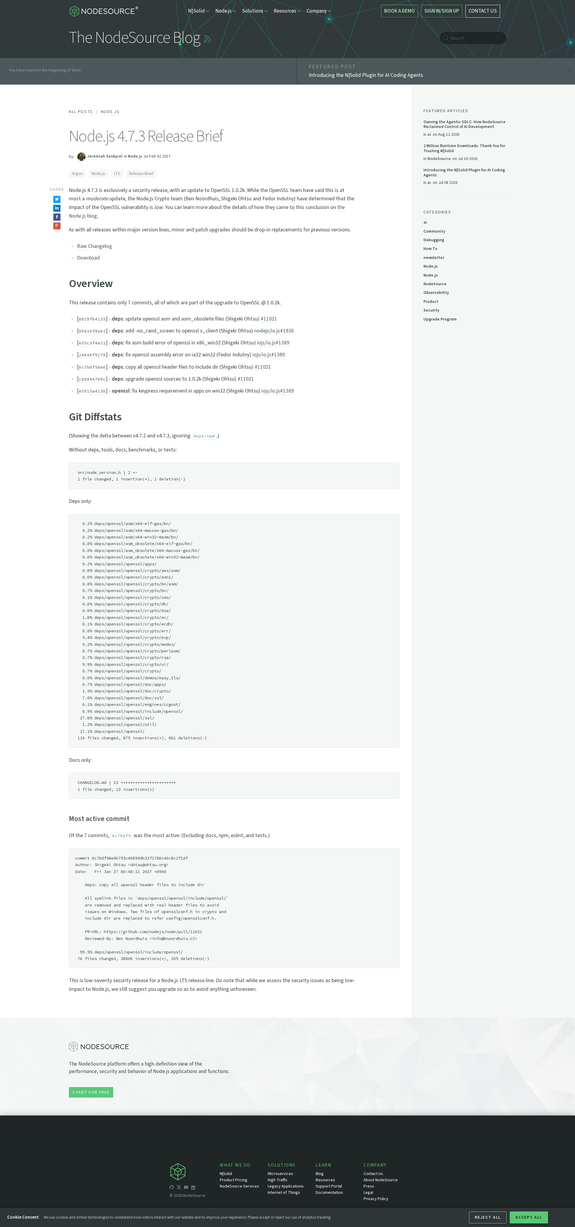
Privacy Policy (376, 1199)
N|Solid (226, 1174)
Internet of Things (284, 1193)
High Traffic (278, 1180)
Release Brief (141, 174)
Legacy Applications (286, 1186)
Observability (436, 293)
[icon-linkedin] (193, 1188)
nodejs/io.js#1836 (274, 331)
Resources (325, 1180)
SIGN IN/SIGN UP (441, 11)
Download (88, 258)
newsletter (433, 258)
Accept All (528, 1217)
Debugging (433, 240)
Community (434, 231)
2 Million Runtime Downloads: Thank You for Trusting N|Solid (464, 149)
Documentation (329, 1193)
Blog (320, 1174)
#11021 (269, 319)
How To (430, 249)
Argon (77, 174)
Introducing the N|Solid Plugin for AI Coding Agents (464, 173)
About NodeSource (381, 1180)
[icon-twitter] (179, 1188)
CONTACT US (483, 11)
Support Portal (329, 1186)
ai (429, 134)
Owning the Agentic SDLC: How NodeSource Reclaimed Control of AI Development (464, 125)
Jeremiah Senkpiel (104, 156)
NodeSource (439, 158)
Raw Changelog (94, 246)
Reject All (488, 1217)
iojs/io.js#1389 (273, 343)
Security (431, 310)
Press (369, 1186)
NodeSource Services (239, 1186)
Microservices (280, 1174)
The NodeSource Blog (134, 37)
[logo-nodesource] (103, 11)
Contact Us (373, 1174)
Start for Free (91, 1092)
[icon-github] (172, 1188)
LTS (117, 174)
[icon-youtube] (186, 1188)
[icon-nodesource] (195, 1172)
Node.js (110, 112)
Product (430, 302)
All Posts (81, 112)
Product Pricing (233, 1180)
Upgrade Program (440, 319)
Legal (368, 1193)
